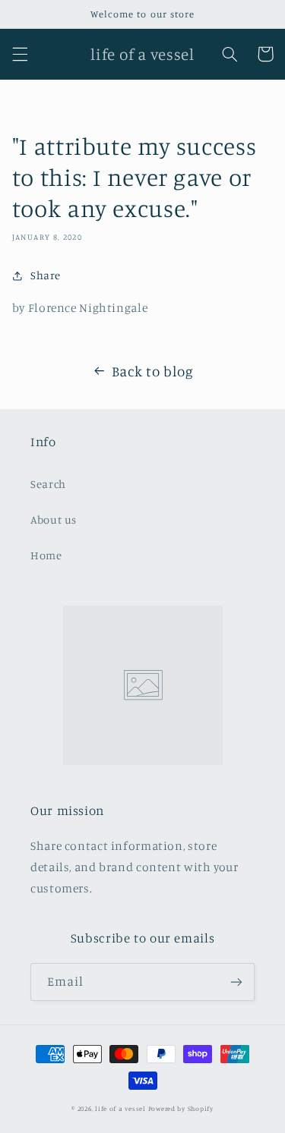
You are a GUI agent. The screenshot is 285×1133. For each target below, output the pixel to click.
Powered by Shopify (181, 1108)
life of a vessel (120, 1108)
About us (53, 519)
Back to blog (153, 370)
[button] (19, 53)
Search (48, 483)
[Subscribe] (236, 981)
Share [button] (45, 275)
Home (46, 555)
